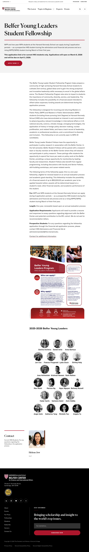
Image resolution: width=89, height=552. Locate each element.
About (6, 508)
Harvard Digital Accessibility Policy (42, 546)
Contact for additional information (42, 236)
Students (7, 521)
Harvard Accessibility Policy (22, 546)
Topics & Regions (46, 9)
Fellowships (8, 518)
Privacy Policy (8, 546)
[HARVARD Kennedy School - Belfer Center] (11, 9)
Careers (6, 528)
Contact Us (7, 531)
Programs (76, 1)
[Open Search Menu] (80, 9)
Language (6, 1)
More (85, 9)
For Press (7, 515)
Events (6, 511)
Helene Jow (34, 452)
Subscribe (84, 1)
